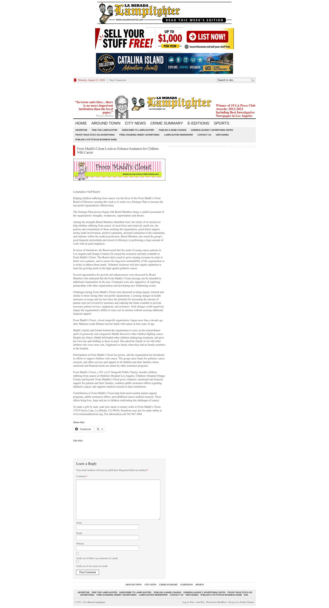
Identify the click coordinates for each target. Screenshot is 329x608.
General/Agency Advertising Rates (212, 130)
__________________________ (164, 51)
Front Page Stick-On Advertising (95, 135)
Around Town (105, 123)
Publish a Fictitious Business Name (96, 139)
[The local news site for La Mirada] (164, 103)
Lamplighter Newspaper (178, 135)
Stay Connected (118, 80)
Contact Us (204, 135)
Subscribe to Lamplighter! (138, 130)
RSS (246, 595)
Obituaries (222, 135)
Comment (82, 476)
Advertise (81, 130)
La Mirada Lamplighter (94, 602)
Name (79, 522)
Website (80, 543)
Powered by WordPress (216, 602)
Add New (200, 602)
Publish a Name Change (172, 130)
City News (135, 123)
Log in (185, 602)
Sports (221, 123)
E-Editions (198, 123)
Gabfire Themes (247, 602)
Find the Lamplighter (104, 130)
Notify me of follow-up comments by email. (97, 558)
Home (81, 123)
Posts (192, 602)
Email (79, 533)
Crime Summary (166, 123)
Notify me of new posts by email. (92, 566)
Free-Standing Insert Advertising (139, 135)
